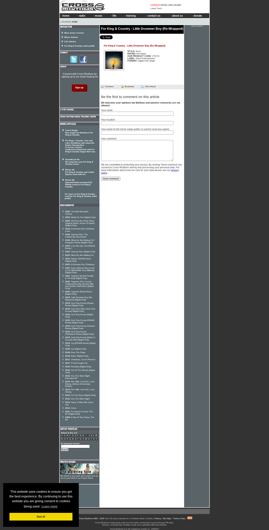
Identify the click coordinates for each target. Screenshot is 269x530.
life (114, 15)
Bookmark (129, 86)
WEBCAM (166, 5)
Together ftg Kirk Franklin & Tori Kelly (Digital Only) (79, 277)
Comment (109, 86)
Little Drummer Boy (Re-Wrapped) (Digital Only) (79, 298)
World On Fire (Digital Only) (80, 217)
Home (75, 22)
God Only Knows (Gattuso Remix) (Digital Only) (80, 327)
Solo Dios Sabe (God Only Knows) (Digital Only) (80, 310)
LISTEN (155, 5)
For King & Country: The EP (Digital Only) (79, 412)
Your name (107, 110)
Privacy (158, 518)
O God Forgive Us (76, 363)
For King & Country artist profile (79, 46)
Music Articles (71, 37)
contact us (154, 15)
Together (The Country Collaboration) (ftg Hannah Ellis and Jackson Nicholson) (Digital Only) (79, 284)
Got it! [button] (41, 516)
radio (82, 15)
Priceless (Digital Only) (78, 366)
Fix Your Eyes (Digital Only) (80, 395)
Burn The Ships (75, 352)
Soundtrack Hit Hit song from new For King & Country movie (79, 161)
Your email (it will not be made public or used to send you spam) (135, 129)
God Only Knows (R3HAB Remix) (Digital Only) (79, 321)
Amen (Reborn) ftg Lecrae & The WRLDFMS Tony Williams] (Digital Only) (80, 270)
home (65, 15)
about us (177, 15)
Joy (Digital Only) (75, 349)
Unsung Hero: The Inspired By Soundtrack (76, 235)
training (131, 15)
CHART (177, 5)
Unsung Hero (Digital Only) (80, 252)
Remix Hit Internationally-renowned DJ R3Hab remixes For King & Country (78, 183)
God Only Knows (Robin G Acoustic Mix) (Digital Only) (80, 338)
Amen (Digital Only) (76, 356)
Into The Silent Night (77, 399)
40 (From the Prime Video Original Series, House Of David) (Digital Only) (80, 223)
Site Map (167, 518)
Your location (108, 119)
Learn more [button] (50, 506)
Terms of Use (179, 518)
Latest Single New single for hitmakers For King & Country (79, 132)
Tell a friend (150, 86)
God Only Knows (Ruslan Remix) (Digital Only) (79, 304)
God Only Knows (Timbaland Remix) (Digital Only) (79, 333)
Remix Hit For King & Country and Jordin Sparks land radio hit (79, 172)
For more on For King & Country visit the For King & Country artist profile (81, 196)
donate (198, 15)
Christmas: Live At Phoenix (80, 359)
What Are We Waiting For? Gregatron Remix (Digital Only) (80, 241)
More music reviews (74, 33)
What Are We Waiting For (79, 255)
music (98, 15)
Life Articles (70, 41)
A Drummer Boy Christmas (79, 264)
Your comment (108, 138)
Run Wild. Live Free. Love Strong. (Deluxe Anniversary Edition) (80, 383)
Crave (70, 408)
